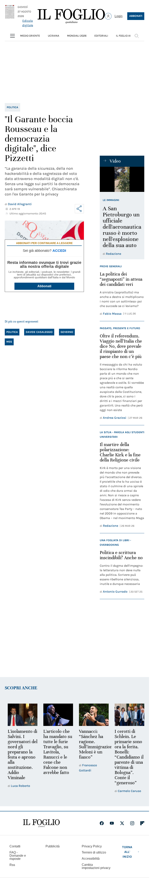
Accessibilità (91, 858)
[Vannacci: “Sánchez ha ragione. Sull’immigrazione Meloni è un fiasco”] (92, 714)
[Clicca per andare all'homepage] (41, 823)
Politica (12, 107)
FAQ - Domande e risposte (18, 855)
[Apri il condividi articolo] (79, 208)
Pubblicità (53, 845)
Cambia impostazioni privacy (96, 866)
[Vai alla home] (71, 16)
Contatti (15, 845)
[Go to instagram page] (132, 823)
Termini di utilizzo (94, 852)
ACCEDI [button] (59, 251)
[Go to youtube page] (112, 823)
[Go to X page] (122, 823)
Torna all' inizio (127, 851)
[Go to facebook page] (102, 823)
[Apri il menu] (12, 36)
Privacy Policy (92, 845)
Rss (12, 864)
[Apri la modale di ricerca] (137, 36)
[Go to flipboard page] (142, 823)
